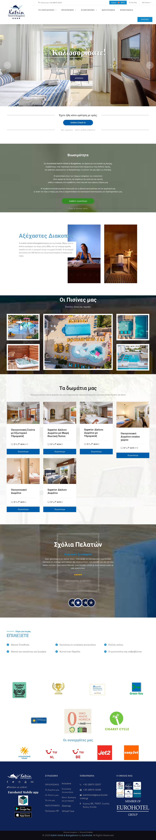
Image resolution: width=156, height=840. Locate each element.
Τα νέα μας (133, 2)
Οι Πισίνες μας (51, 795)
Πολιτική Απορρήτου (70, 832)
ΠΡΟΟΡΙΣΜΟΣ (67, 10)
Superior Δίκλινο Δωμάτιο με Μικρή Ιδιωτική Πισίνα (58, 433)
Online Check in (78, 122)
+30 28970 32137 (55, 2)
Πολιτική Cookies (86, 832)
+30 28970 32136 (92, 789)
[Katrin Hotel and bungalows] (16, 12)
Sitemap (66, 805)
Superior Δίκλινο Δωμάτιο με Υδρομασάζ (93, 432)
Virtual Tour (68, 811)
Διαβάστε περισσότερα (78, 201)
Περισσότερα (23, 451)
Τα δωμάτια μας (52, 789)
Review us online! (18, 787)
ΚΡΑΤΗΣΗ (145, 19)
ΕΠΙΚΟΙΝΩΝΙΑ (126, 10)
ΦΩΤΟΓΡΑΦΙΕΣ (108, 10)
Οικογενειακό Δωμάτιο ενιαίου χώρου (130, 436)
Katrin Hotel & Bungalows (64, 835)
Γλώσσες (147, 2)
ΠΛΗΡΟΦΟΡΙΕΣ (88, 10)
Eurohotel (87, 835)
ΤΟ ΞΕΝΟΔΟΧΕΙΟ (46, 10)
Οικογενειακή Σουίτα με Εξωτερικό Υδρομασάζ (23, 433)
